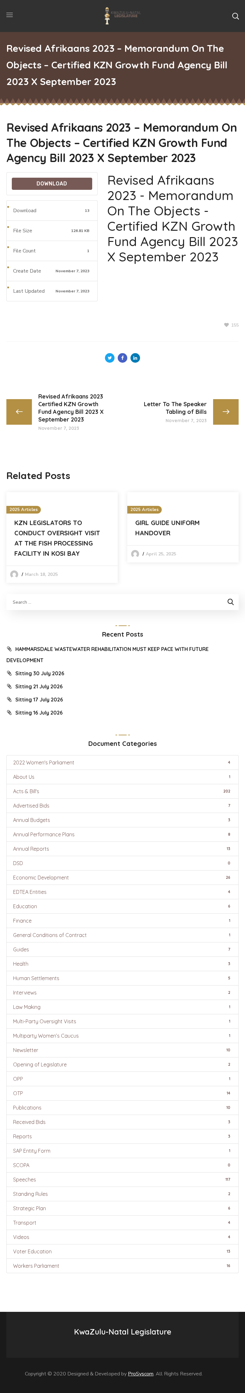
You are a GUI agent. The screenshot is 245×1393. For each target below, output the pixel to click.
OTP (121, 1093)
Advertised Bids (121, 805)
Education (121, 906)
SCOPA (121, 1165)
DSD (121, 863)
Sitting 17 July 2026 (39, 699)
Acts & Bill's (121, 791)
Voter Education (121, 1251)
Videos (121, 1237)
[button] (235, 16)
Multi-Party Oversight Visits (121, 1021)
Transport (121, 1222)
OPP (121, 1079)
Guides (121, 949)
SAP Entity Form (121, 1151)
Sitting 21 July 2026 (39, 686)
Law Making (121, 1007)
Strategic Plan (121, 1208)
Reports (121, 1136)
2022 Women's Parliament (121, 762)
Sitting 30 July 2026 (39, 673)
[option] (62, 537)
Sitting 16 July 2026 (39, 712)
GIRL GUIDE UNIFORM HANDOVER (167, 528)
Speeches (121, 1179)
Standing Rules (121, 1194)
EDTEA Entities (121, 892)
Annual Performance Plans (121, 834)
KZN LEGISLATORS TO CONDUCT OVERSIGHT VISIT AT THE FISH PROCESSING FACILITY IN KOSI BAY (57, 538)
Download (52, 184)
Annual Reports (121, 849)
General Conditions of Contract (121, 935)
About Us (121, 777)
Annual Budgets (121, 820)
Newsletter (121, 1050)
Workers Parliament (121, 1266)
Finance (121, 920)
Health (121, 964)
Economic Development (121, 877)
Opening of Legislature (121, 1064)
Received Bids (121, 1122)
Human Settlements (121, 978)
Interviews (121, 992)
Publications (121, 1107)
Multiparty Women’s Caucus (121, 1036)
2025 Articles (24, 510)
